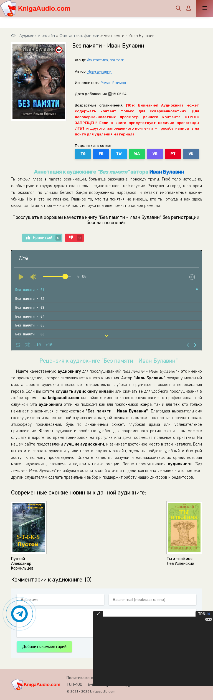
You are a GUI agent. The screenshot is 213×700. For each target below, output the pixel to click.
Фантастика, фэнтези (105, 60)
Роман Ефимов (113, 83)
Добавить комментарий (44, 646)
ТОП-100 (74, 684)
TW (119, 154)
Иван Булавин (99, 71)
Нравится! (46, 237)
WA (137, 154)
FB (101, 154)
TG (82, 154)
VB (155, 154)
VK (191, 154)
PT (173, 154)
